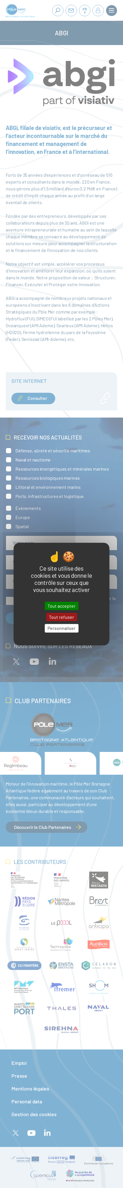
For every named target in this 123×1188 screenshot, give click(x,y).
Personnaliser (61, 628)
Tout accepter (61, 606)
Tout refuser (61, 617)
